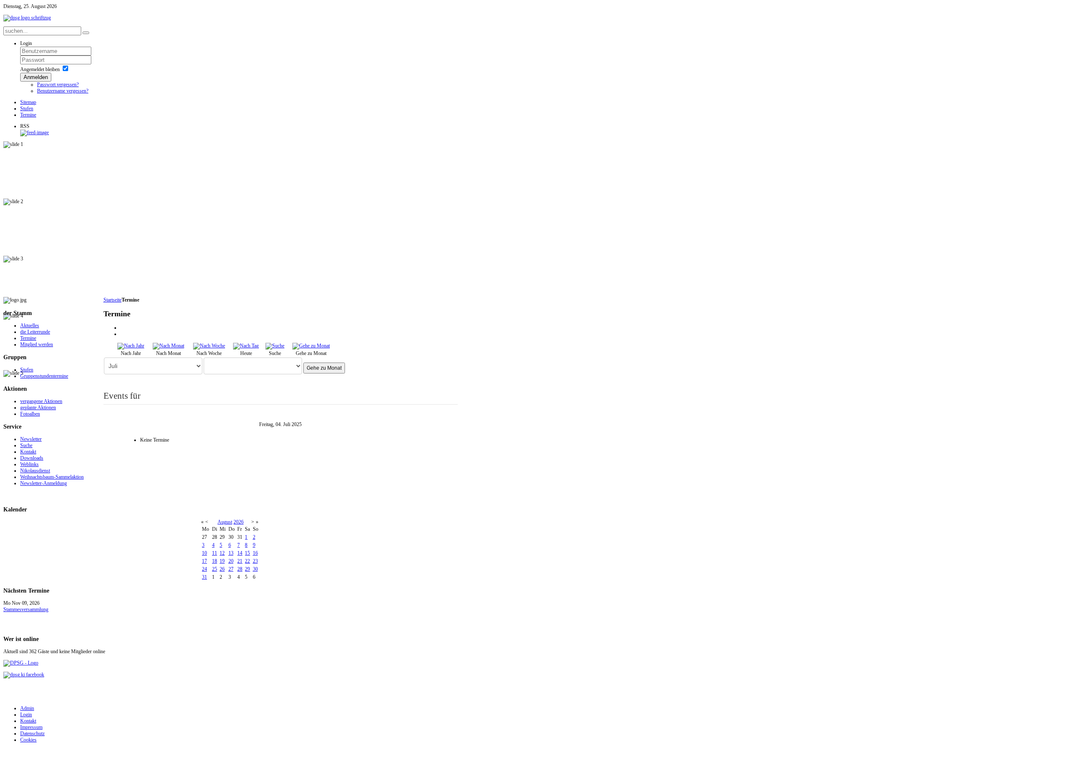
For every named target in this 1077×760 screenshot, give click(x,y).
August (225, 522)
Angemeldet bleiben (40, 69)
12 (222, 553)
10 (204, 553)
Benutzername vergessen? (62, 91)
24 (204, 569)
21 (239, 561)
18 (214, 561)
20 (230, 561)
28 (239, 569)
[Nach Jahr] (130, 346)
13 (230, 553)
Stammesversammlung (25, 609)
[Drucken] (123, 328)
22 (247, 561)
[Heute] (246, 346)
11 (214, 553)
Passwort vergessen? (58, 84)
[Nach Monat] (168, 346)
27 (230, 569)
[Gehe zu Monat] (311, 346)
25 (214, 569)
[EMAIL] (123, 334)
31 (204, 577)
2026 (238, 522)
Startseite (112, 300)
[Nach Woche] (209, 346)
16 (255, 553)
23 (255, 561)
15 (247, 553)
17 (204, 561)
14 (239, 553)
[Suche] (274, 346)
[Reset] (85, 33)
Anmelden (36, 77)
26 (222, 569)
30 (255, 569)
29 (247, 569)
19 (222, 561)
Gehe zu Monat (324, 368)
